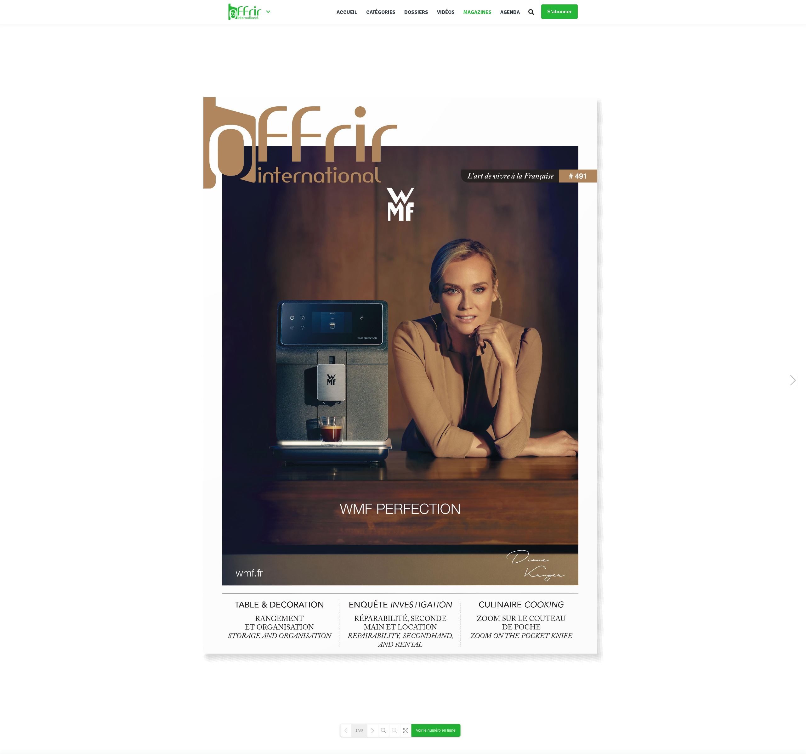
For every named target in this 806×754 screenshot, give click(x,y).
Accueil (347, 12)
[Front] (251, 12)
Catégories (380, 12)
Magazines (477, 12)
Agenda (510, 12)
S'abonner (559, 11)
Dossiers (416, 12)
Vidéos (446, 12)
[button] (531, 12)
